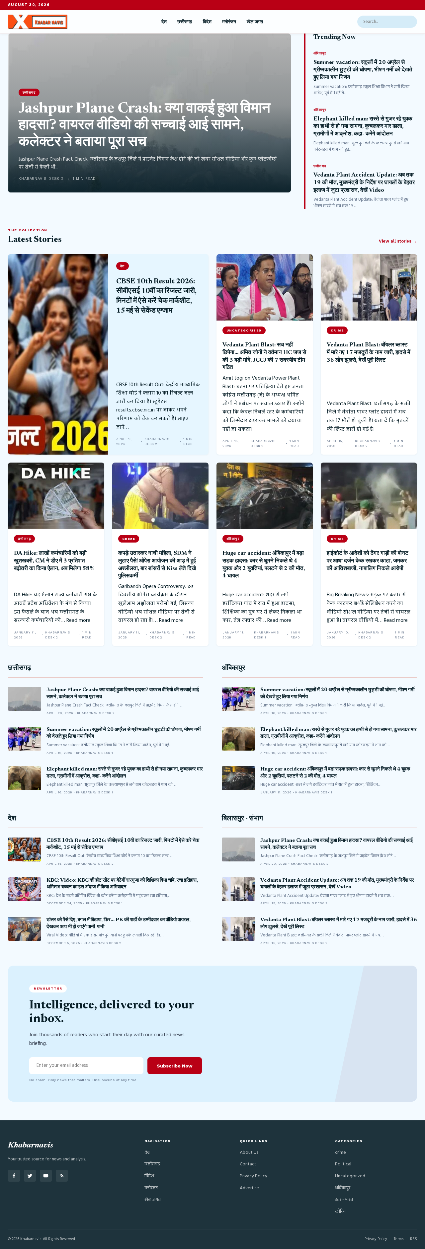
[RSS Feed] (62, 1176)
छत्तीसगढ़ (184, 21)
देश (164, 21)
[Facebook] (14, 1176)
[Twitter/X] (30, 1176)
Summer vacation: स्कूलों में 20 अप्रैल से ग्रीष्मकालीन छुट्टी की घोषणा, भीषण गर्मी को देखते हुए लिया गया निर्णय (362, 70)
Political (343, 1164)
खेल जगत (255, 21)
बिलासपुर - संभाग (242, 818)
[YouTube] (46, 1176)
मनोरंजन (229, 21)
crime (340, 1152)
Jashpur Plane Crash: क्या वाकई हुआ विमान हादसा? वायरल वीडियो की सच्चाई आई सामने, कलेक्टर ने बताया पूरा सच (144, 126)
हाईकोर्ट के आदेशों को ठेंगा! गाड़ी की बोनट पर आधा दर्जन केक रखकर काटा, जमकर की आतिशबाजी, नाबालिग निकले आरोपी (367, 561)
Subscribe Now (175, 1065)
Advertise (249, 1188)
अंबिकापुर (233, 668)
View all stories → (398, 241)
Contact (248, 1164)
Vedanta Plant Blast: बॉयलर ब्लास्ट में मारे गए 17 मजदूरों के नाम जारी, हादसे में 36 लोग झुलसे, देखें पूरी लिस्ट (368, 352)
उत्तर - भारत (344, 1200)
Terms (398, 1239)
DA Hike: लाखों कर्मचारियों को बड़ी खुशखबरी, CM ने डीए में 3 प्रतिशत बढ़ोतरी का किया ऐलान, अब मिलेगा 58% (54, 561)
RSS (413, 1239)
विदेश (207, 21)
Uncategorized (350, 1176)
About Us (249, 1152)
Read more (78, 620)
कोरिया (341, 1211)
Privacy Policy (253, 1176)
